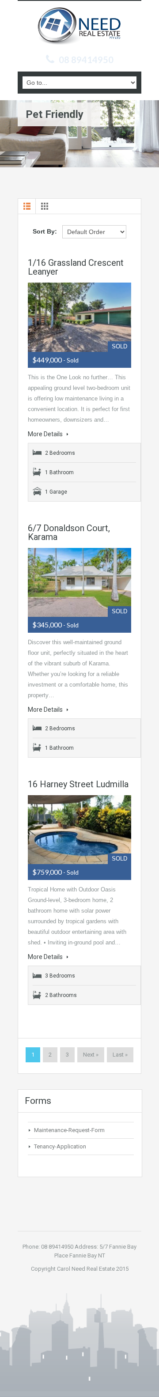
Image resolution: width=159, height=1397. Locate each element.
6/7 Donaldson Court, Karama (69, 532)
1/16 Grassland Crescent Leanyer (76, 267)
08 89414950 (86, 60)
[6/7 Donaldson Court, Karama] (79, 582)
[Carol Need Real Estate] (79, 29)
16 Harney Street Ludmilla (78, 784)
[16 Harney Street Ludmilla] (79, 829)
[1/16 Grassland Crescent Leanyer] (79, 317)
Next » (90, 1054)
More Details (46, 434)
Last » (120, 1054)
